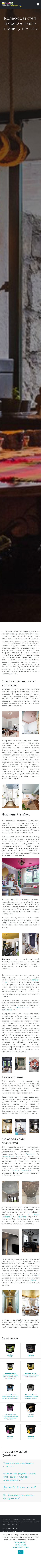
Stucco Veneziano (10, 1156)
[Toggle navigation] (38, 4)
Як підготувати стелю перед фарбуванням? (19, 1497)
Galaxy (33, 1280)
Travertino (21, 1217)
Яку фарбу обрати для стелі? (19, 1487)
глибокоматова (21, 1007)
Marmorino (7, 1217)
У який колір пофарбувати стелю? (18, 1465)
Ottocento (30, 1154)
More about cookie (20, 1547)
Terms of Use (20, 1545)
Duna (36, 1275)
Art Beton (33, 1215)
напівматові (7, 1010)
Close (20, 1552)
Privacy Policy (20, 1542)
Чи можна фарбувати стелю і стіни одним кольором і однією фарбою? (19, 1476)
